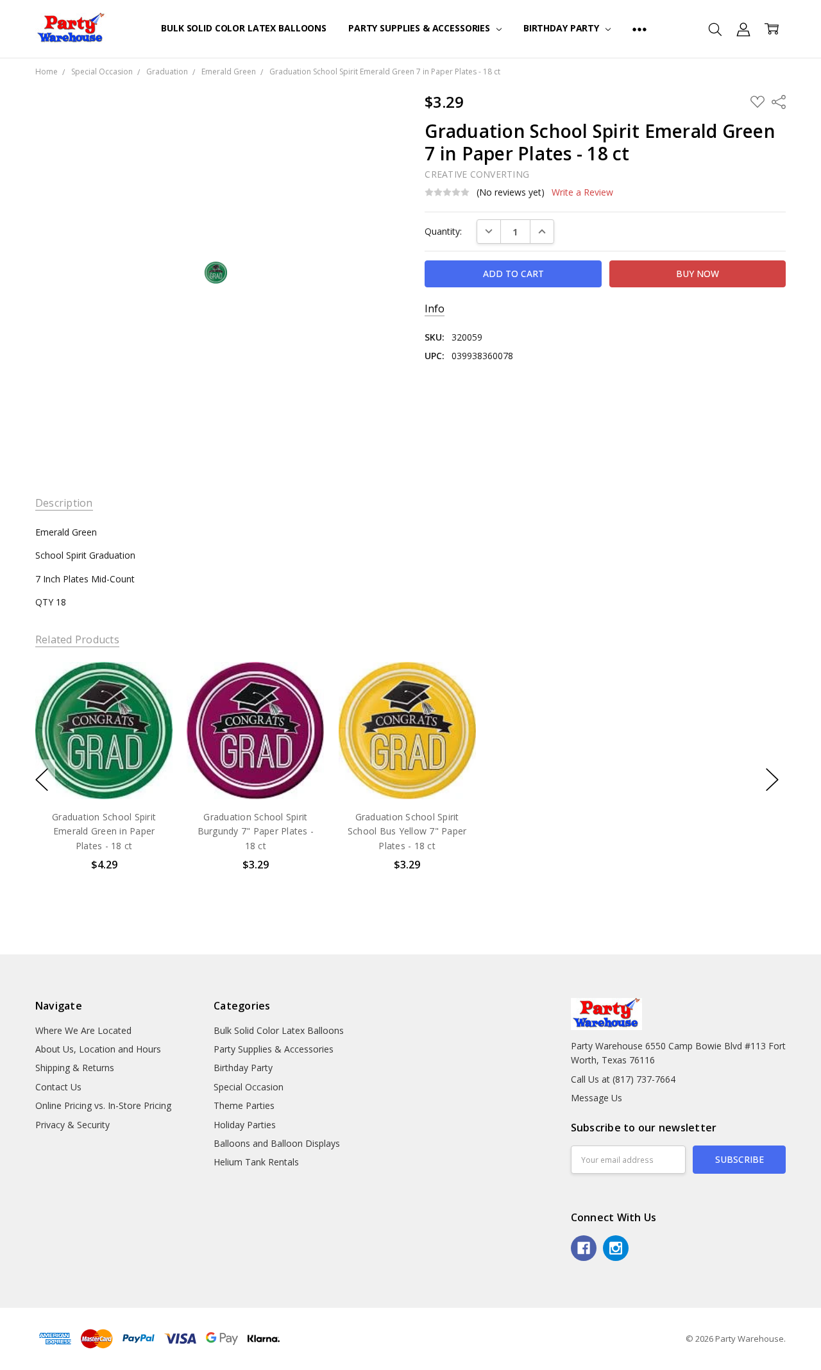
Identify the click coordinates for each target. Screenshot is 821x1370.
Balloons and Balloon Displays (277, 1143)
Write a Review (582, 192)
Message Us (596, 1098)
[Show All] (639, 29)
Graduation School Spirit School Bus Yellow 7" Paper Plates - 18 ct (407, 831)
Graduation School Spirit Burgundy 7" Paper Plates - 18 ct (255, 831)
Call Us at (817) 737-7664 (623, 1079)
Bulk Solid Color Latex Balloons (243, 28)
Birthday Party (562, 28)
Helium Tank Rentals (256, 1162)
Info (434, 309)
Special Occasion (249, 1087)
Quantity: (443, 231)
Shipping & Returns (74, 1067)
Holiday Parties (245, 1125)
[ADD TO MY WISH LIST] (149, 705)
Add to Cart (103, 744)
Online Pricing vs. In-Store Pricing (103, 1105)
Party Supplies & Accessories (420, 28)
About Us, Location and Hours (98, 1049)
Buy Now (103, 772)
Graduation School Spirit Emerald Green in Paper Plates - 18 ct (104, 831)
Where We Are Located (83, 1030)
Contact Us (58, 1087)
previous (41, 779)
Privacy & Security (72, 1125)
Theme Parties (244, 1105)
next (772, 779)
